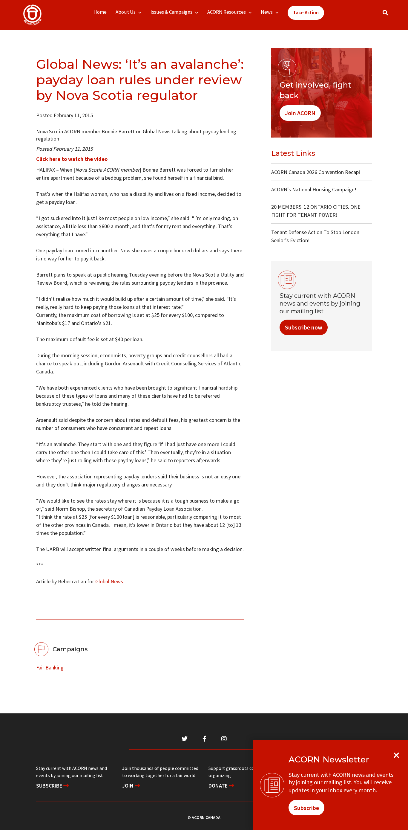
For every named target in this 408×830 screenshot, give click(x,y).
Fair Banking (50, 667)
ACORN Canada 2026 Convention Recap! (316, 172)
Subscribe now (303, 327)
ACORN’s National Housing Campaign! (313, 189)
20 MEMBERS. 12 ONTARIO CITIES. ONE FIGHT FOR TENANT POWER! (316, 210)
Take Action (306, 12)
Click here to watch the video (72, 158)
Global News (109, 581)
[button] (385, 13)
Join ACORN (300, 113)
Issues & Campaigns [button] (171, 12)
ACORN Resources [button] (226, 12)
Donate (218, 785)
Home (100, 12)
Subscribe (49, 785)
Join (128, 785)
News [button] (267, 12)
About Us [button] (126, 12)
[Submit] (391, 15)
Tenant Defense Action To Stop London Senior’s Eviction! (315, 236)
